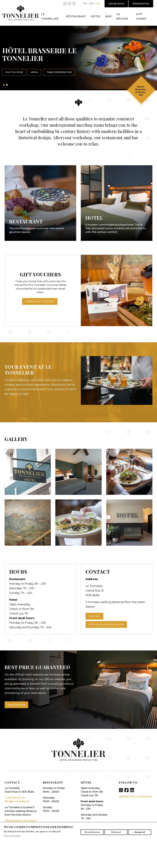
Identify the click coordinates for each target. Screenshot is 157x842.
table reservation (59, 72)
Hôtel (96, 16)
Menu (34, 72)
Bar (108, 16)
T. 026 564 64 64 (15, 797)
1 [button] (4, 85)
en (98, 3)
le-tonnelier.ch (20, 13)
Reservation (140, 3)
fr (84, 3)
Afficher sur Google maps (106, 624)
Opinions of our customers (135, 796)
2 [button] (7, 85)
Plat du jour (14, 72)
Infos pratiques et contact (21, 820)
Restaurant (76, 16)
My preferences (92, 832)
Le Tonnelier (50, 16)
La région (122, 16)
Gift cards (141, 16)
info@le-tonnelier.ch (17, 801)
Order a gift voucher (39, 301)
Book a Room (16, 704)
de (91, 3)
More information (12, 836)
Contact (94, 616)
